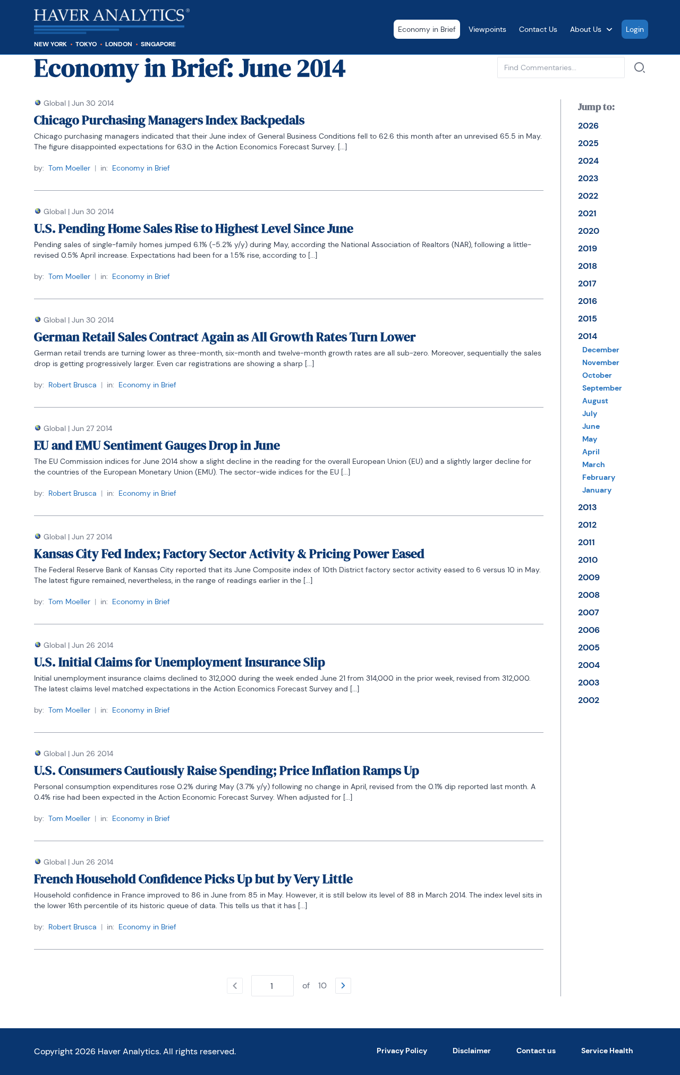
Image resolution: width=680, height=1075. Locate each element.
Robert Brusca (72, 385)
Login (635, 29)
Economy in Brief (427, 29)
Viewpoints (487, 29)
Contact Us (538, 29)
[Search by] (639, 67)
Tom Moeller (69, 168)
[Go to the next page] (343, 986)
